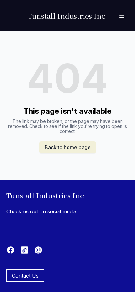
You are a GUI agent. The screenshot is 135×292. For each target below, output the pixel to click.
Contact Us (25, 276)
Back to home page (68, 147)
